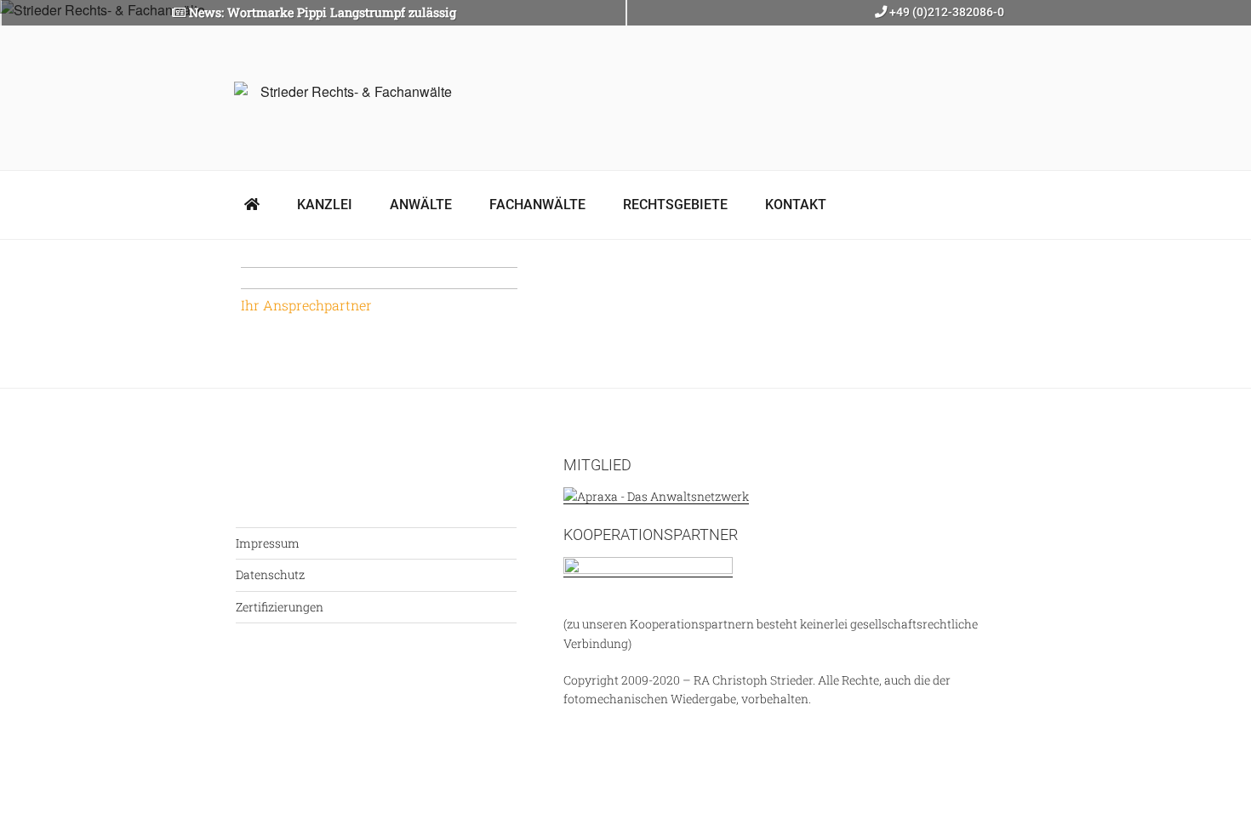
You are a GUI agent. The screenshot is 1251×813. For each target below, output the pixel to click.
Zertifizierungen (279, 607)
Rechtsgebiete (675, 204)
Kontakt (795, 204)
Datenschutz (270, 574)
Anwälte (421, 204)
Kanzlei (324, 204)
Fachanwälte (537, 204)
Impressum (268, 543)
